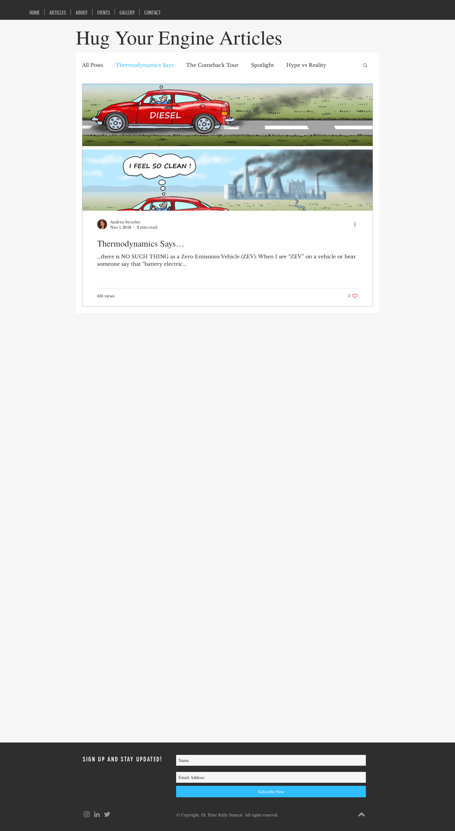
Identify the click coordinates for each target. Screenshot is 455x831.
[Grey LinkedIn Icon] (97, 814)
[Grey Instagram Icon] (87, 814)
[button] (365, 65)
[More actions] (357, 224)
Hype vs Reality (306, 65)
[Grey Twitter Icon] (107, 814)
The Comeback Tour (212, 65)
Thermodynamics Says (144, 65)
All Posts (92, 65)
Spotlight (262, 65)
